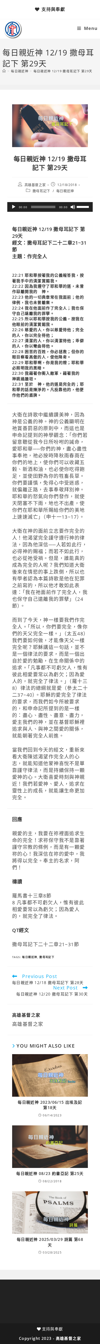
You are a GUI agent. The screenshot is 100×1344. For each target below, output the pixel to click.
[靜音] (72, 207)
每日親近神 (65, 190)
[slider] (83, 206)
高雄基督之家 (35, 184)
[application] (50, 207)
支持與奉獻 (53, 9)
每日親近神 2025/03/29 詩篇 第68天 (50, 1242)
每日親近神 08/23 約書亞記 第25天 (49, 1173)
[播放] (13, 207)
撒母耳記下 (41, 190)
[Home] (4, 71)
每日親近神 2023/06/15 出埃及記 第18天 (50, 1105)
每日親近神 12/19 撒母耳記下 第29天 (62, 71)
